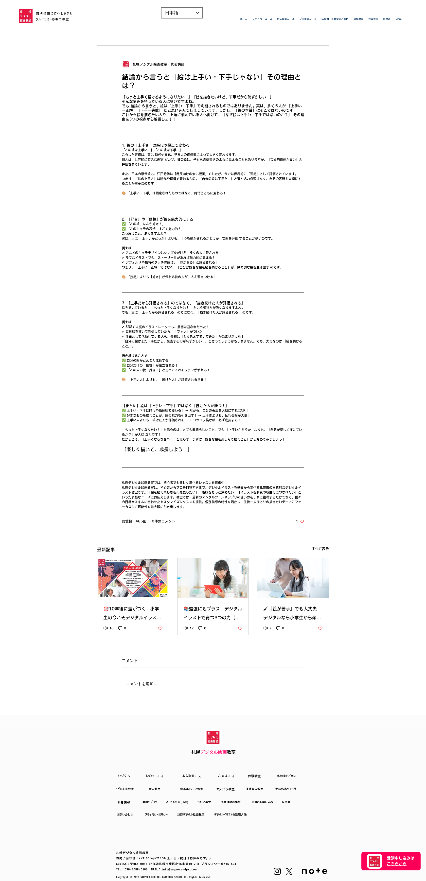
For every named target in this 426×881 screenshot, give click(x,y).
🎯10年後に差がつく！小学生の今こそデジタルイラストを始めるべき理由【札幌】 (132, 614)
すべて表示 (320, 549)
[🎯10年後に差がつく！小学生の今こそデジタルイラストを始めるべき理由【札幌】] (133, 578)
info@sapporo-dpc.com (179, 869)
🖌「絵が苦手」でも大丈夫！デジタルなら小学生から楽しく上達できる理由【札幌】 (292, 614)
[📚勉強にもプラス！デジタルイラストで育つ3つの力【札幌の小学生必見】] (213, 578)
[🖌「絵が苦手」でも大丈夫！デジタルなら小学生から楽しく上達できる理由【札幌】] (293, 578)
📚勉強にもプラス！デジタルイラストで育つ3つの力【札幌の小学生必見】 (212, 614)
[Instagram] (277, 871)
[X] (289, 871)
